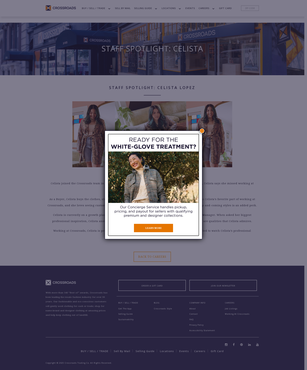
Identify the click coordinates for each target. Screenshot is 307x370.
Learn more (153, 228)
